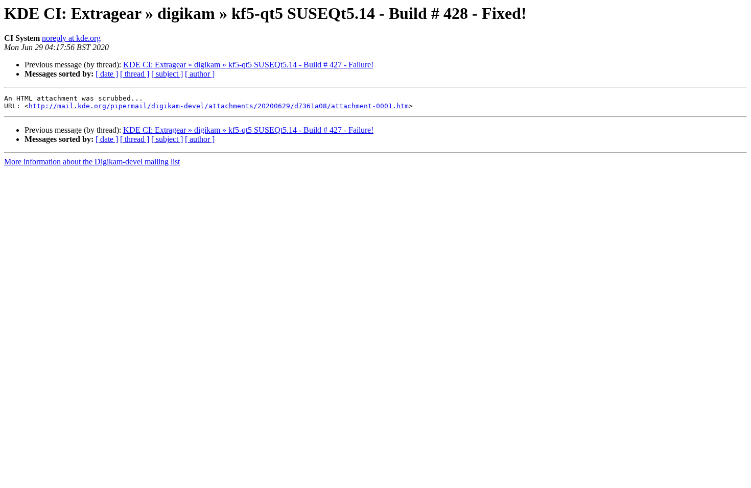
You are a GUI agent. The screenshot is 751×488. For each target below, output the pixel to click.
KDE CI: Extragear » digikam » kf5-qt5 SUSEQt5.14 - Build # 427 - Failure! (248, 64)
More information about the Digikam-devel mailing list (92, 161)
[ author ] (200, 73)
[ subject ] (167, 73)
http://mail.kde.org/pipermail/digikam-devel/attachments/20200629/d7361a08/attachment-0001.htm (219, 106)
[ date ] (107, 73)
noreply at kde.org (71, 38)
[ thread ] (134, 73)
